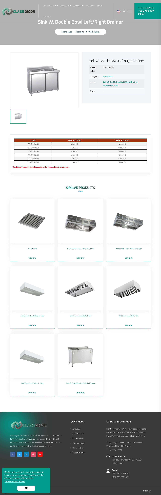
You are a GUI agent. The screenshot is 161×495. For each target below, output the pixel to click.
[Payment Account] (118, 11)
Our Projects (77, 438)
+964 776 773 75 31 (120, 477)
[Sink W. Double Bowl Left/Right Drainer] (44, 79)
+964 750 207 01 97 (146, 12)
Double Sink (108, 85)
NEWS (99, 5)
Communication (79, 452)
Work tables (93, 31)
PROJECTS (77, 5)
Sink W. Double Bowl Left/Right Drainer (120, 81)
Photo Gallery (78, 443)
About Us (76, 428)
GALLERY (89, 5)
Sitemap (147, 490)
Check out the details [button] (15, 482)
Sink (116, 85)
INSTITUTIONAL (50, 5)
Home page (67, 31)
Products (80, 31)
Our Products (78, 433)
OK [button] (26, 488)
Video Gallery (77, 447)
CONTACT (47, 16)
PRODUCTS (65, 5)
